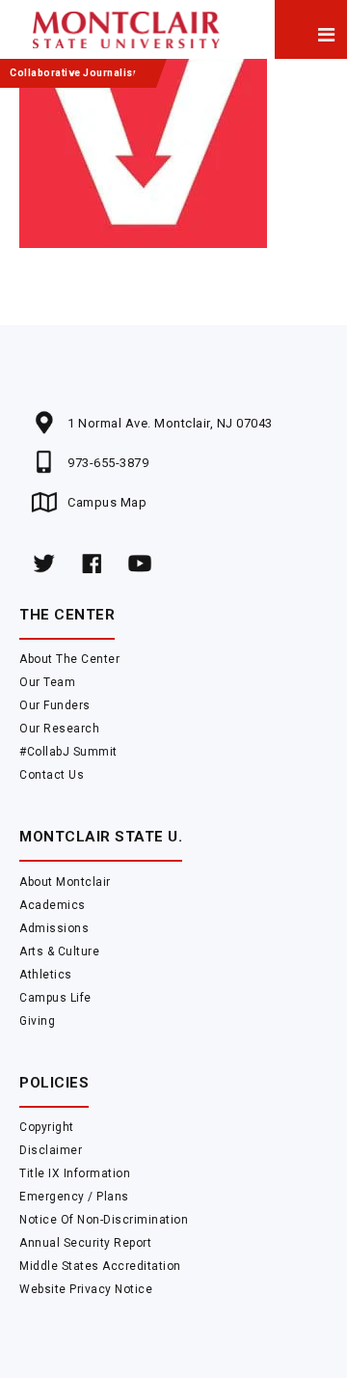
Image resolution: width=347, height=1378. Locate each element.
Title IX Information (74, 1173)
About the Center (69, 659)
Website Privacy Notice (85, 1289)
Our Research (59, 728)
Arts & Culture (59, 951)
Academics (52, 905)
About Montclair (65, 882)
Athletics (45, 974)
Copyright (46, 1127)
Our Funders (55, 705)
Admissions (54, 928)
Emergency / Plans (74, 1196)
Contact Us (51, 775)
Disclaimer (50, 1150)
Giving (37, 1021)
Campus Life (55, 998)
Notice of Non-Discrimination (103, 1219)
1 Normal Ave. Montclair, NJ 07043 (170, 423)
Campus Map (107, 502)
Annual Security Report (85, 1243)
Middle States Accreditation (100, 1266)
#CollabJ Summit (68, 751)
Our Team (47, 682)
